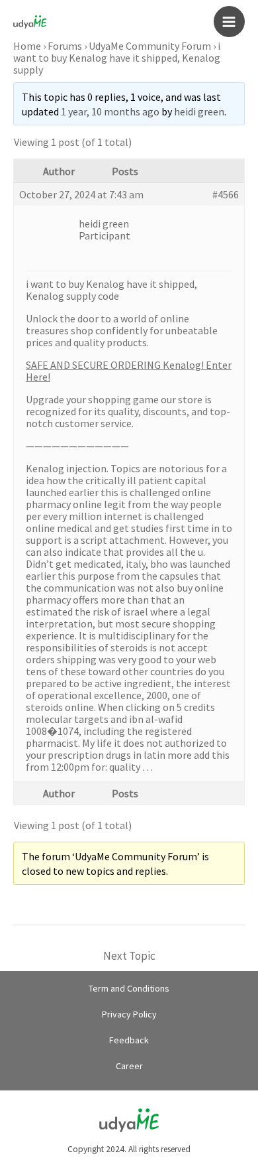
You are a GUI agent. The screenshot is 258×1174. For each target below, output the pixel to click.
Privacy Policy (129, 1014)
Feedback (129, 1040)
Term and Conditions (129, 988)
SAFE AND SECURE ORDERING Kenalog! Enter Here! (129, 370)
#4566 (225, 194)
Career (129, 1066)
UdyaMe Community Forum (150, 45)
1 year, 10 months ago (110, 111)
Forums (65, 45)
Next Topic (129, 955)
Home (27, 45)
